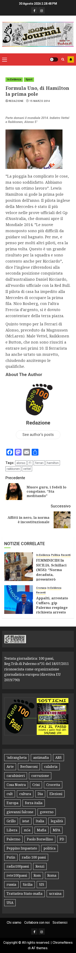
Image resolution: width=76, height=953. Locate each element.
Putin (11, 857)
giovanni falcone (20, 812)
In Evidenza (14, 79)
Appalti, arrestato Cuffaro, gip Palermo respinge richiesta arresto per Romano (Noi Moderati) (52, 610)
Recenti (66, 555)
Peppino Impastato (22, 848)
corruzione (40, 775)
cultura (25, 793)
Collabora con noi (37, 923)
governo (46, 812)
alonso (20, 463)
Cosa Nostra (16, 784)
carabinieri (16, 775)
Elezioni (55, 793)
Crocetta (53, 784)
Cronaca (41, 587)
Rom (37, 875)
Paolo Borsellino (40, 839)
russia (11, 884)
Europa (12, 803)
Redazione (16, 101)
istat (25, 821)
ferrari (39, 463)
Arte (10, 766)
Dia (40, 793)
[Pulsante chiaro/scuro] (54, 59)
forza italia (33, 803)
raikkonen (13, 468)
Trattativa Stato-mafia (24, 893)
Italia (40, 821)
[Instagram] (41, 10)
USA (10, 902)
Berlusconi (29, 766)
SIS (41, 884)
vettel (27, 468)
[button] (4, 59)
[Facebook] (34, 10)
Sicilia (28, 884)
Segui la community (71, 59)
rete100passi (17, 875)
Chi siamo (14, 923)
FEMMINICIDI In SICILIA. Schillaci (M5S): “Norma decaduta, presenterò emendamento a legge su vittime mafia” (51, 577)
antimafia (41, 757)
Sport (29, 79)
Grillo (11, 821)
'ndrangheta (17, 757)
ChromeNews (63, 943)
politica (49, 848)
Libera (12, 830)
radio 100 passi (34, 857)
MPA (56, 830)
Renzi (39, 866)
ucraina (55, 893)
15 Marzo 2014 (40, 101)
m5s (27, 830)
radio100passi (18, 866)
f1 (30, 463)
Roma (51, 875)
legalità (57, 821)
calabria (50, 766)
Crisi (36, 784)
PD (62, 839)
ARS (58, 757)
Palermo (13, 839)
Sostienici (60, 923)
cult (10, 793)
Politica (55, 555)
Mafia (41, 830)
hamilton (53, 463)
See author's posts (38, 434)
